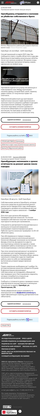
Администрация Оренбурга (10, 196)
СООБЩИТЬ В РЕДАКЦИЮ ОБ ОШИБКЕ (15, 356)
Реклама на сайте (30, 346)
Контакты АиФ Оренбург (11, 346)
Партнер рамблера (17, 406)
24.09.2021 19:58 (6, 8)
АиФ (25, 47)
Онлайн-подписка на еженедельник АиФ (18, 341)
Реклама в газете (8, 349)
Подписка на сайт (8, 344)
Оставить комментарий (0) (20, 127)
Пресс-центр (27, 338)
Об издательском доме (10, 338)
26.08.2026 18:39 (6, 157)
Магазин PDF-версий (26, 344)
